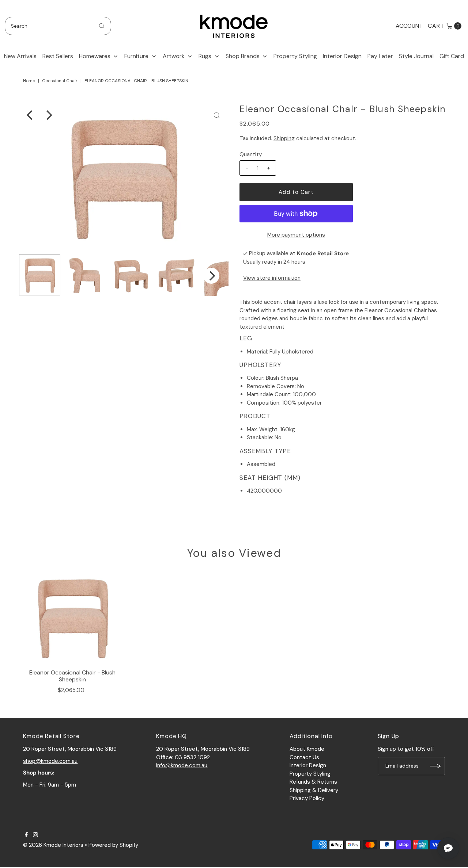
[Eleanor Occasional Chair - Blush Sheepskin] (72, 617)
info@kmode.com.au (181, 765)
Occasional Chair (60, 81)
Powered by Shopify (113, 845)
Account (409, 26)
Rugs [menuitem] (205, 56)
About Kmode (307, 749)
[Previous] (30, 115)
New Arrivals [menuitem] (20, 56)
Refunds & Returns (313, 781)
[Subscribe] (436, 766)
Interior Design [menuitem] (342, 56)
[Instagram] (35, 835)
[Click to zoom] (217, 115)
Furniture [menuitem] (136, 56)
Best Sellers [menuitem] (57, 56)
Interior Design (308, 765)
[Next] (48, 115)
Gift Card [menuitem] (451, 56)
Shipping (284, 138)
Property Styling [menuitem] (295, 56)
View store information (272, 278)
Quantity (250, 154)
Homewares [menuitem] (94, 56)
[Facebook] (26, 835)
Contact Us (304, 757)
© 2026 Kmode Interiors (53, 845)
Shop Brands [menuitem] (243, 56)
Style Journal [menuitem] (416, 56)
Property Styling (310, 773)
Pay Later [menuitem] (380, 56)
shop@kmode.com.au (50, 761)
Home (29, 81)
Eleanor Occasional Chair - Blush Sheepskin (72, 676)
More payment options (296, 234)
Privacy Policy (307, 798)
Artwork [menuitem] (174, 56)
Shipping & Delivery (314, 790)
